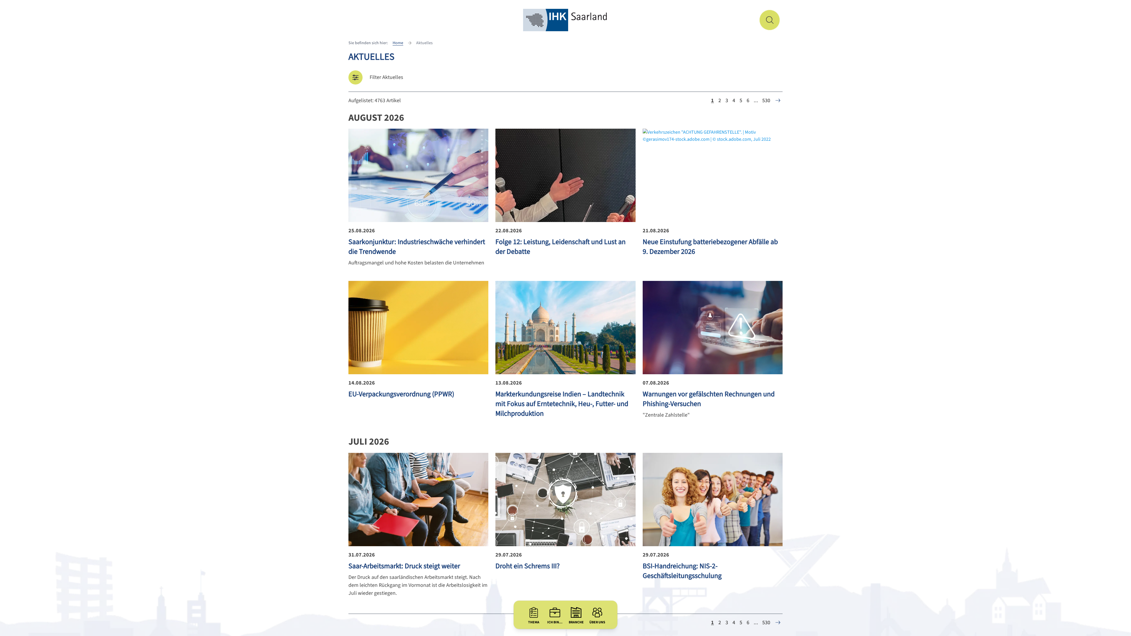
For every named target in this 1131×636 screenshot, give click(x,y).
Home (398, 43)
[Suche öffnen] (770, 20)
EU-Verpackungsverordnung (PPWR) (401, 394)
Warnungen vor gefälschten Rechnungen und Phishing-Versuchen (709, 399)
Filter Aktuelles (386, 77)
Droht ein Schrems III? (527, 566)
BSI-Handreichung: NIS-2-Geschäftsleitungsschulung (682, 571)
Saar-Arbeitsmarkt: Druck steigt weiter (404, 566)
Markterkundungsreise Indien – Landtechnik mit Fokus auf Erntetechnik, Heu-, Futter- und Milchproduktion (561, 404)
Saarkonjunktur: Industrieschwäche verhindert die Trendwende (416, 247)
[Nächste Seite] (778, 100)
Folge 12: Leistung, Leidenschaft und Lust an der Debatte (560, 247)
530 (766, 100)
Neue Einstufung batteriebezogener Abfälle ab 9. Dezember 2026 (710, 247)
